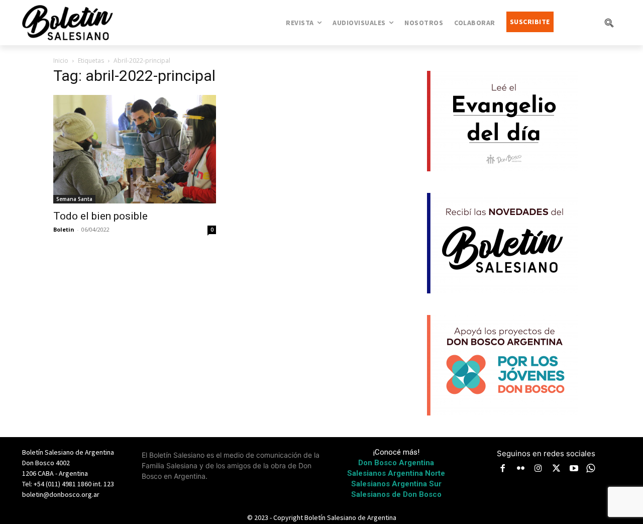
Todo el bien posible (100, 216)
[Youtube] (574, 469)
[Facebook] (502, 469)
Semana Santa (74, 198)
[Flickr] (520, 469)
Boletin (63, 229)
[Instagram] (538, 469)
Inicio (60, 60)
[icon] (591, 468)
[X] (556, 469)
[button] (609, 23)
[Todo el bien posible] (134, 149)
